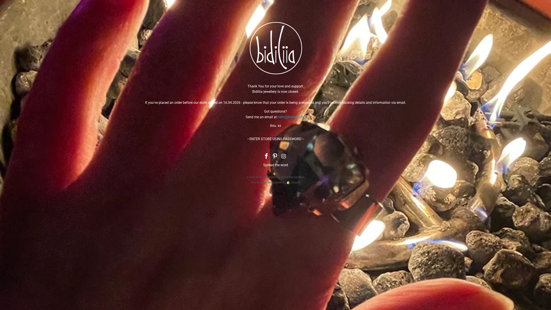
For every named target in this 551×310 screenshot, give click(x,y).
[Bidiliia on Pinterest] (275, 156)
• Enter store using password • (275, 139)
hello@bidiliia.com (292, 117)
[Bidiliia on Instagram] (283, 156)
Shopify (295, 182)
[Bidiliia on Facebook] (266, 156)
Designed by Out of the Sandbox (284, 177)
